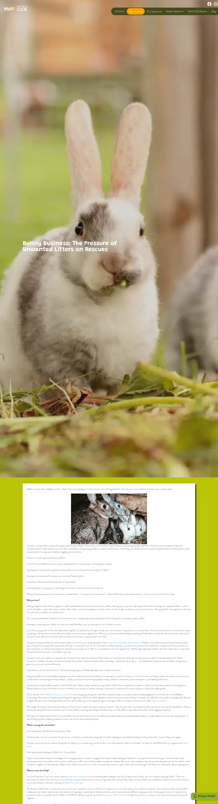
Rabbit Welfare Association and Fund (56, 694)
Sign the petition (159, 700)
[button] (204, 796)
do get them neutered (76, 776)
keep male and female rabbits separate (125, 642)
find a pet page (76, 782)
